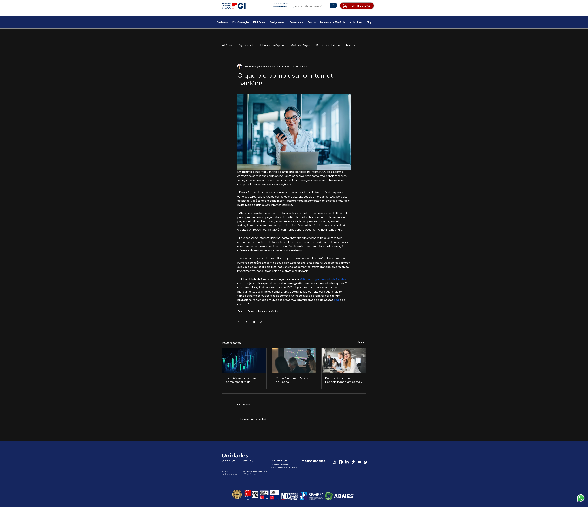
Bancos (242, 311)
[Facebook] (341, 462)
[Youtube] (359, 462)
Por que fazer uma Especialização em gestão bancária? (343, 380)
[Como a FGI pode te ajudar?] (333, 5)
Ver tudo (361, 342)
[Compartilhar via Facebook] (238, 321)
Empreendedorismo (328, 45)
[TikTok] (353, 462)
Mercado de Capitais (272, 45)
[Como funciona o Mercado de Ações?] (294, 360)
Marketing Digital (300, 45)
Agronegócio (246, 45)
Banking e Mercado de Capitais (264, 311)
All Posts (227, 45)
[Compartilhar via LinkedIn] (253, 321)
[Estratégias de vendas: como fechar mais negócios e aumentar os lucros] (244, 360)
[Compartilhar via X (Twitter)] (246, 321)
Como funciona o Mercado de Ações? (294, 380)
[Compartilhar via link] (261, 321)
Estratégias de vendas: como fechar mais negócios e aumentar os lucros (242, 380)
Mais (349, 45)
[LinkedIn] (347, 462)
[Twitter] (366, 462)
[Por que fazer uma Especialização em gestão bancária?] (344, 360)
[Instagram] (334, 462)
